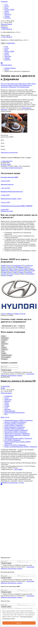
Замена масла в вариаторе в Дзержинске (17, 435)
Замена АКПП (9, 437)
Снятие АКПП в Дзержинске (13, 425)
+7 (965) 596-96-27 (6, 29)
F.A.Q (6, 407)
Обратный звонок (6, 24)
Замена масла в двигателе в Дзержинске (17, 433)
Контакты (7, 18)
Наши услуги (5, 417)
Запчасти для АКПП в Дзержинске (15, 422)
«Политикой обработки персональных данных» (17, 374)
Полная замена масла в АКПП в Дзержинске (18, 420)
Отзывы (7, 16)
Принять (19, 623)
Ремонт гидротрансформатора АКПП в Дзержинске (20, 446)
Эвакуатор (7, 14)
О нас (6, 4)
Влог (6, 414)
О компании (8, 396)
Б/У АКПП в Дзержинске (12, 440)
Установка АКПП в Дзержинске (14, 423)
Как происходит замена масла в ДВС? (19, 83)
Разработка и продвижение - (10, 482)
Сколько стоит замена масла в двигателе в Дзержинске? (16, 86)
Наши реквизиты (9, 411)
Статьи (6, 404)
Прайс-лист (8, 399)
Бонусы (6, 13)
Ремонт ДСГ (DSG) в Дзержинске (15, 445)
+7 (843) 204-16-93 (6, 161)
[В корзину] (2, 63)
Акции (6, 11)
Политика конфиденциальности (14, 412)
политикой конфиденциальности (12, 167)
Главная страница (10, 68)
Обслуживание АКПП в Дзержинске (16, 430)
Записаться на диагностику (9, 152)
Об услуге (4, 83)
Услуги (6, 6)
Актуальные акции (23, 87)
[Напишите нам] (19, 484)
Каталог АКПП (9, 9)
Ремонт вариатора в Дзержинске (14, 427)
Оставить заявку (6, 164)
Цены (6, 8)
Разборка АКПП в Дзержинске (14, 428)
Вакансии (7, 401)
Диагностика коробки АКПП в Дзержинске (18, 438)
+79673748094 (17, 469)
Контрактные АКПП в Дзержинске (15, 432)
